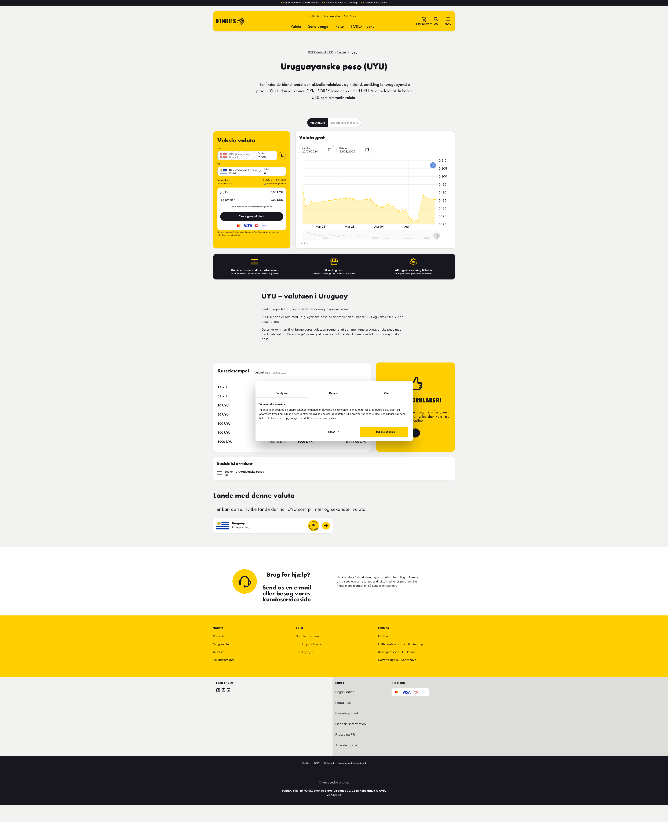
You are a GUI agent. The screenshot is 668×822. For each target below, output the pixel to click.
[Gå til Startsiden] (230, 21)
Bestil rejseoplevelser (309, 644)
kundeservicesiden (384, 585)
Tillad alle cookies (384, 431)
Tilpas (331, 431)
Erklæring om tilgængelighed (352, 763)
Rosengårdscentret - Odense (397, 652)
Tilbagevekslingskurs (344, 122)
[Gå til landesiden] (326, 526)
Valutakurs (317, 122)
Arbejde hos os (346, 745)
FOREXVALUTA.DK (320, 52)
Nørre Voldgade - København (397, 660)
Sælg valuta (221, 644)
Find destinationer (307, 636)
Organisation (344, 692)
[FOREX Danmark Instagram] (223, 690)
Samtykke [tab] (282, 393)
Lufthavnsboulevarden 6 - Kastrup (400, 644)
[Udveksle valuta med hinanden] (282, 155)
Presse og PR (345, 735)
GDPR (317, 763)
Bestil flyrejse (304, 652)
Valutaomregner (223, 660)
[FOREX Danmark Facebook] (218, 690)
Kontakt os (343, 703)
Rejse (339, 26)
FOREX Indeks (362, 26)
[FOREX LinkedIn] (229, 690)
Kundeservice (331, 16)
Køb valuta (220, 636)
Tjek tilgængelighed (251, 216)
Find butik (313, 16)
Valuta (296, 26)
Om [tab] (386, 393)
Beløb (261, 153)
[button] (350, 16)
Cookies (306, 763)
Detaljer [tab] (334, 393)
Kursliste (218, 652)
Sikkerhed (329, 763)
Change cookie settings (334, 782)
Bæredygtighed (346, 713)
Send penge (318, 26)
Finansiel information (350, 724)
